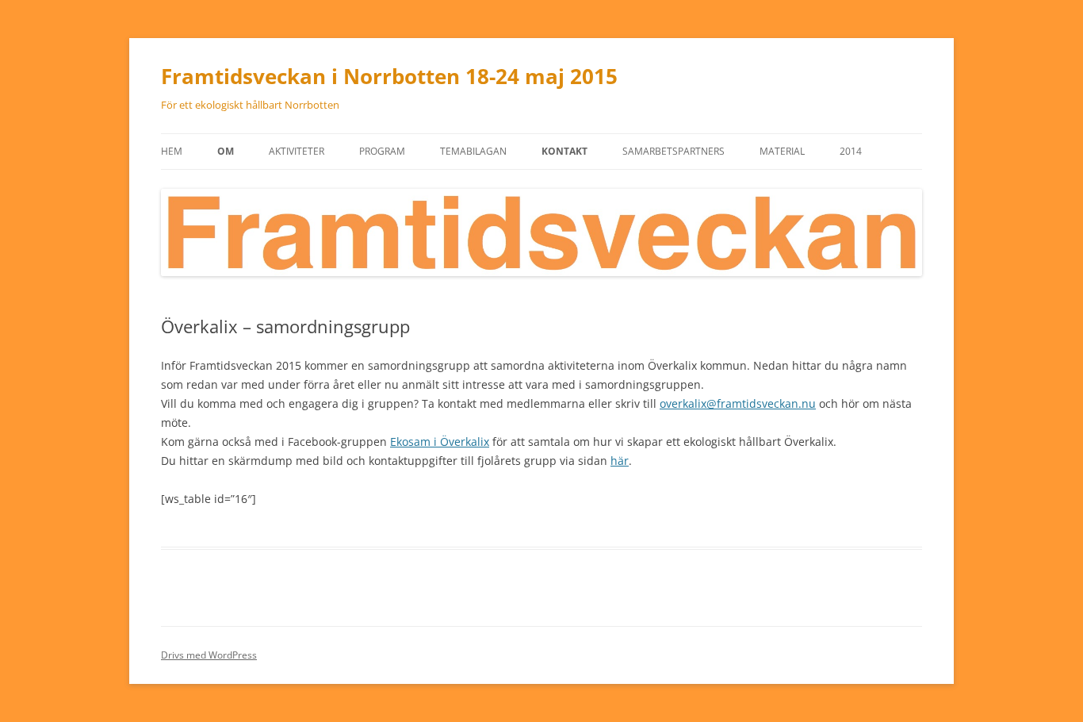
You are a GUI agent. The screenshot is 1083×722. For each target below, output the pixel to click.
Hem (171, 151)
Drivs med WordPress (209, 655)
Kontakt (564, 151)
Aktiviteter (296, 151)
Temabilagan (473, 151)
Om (225, 151)
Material (782, 151)
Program (382, 151)
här (619, 460)
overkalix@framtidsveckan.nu (738, 403)
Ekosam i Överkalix (439, 441)
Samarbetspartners (673, 151)
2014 (851, 151)
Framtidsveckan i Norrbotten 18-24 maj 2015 (389, 76)
